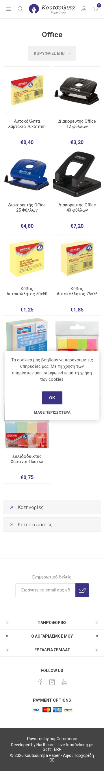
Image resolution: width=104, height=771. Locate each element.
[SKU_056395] (27, 342)
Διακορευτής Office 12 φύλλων (77, 124)
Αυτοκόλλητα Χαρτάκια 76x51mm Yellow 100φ (27, 126)
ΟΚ (52, 397)
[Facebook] (40, 681)
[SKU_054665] (27, 90)
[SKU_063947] (27, 426)
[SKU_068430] (77, 90)
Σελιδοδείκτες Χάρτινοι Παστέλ (27, 459)
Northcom (45, 744)
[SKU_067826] (77, 174)
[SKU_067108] (77, 342)
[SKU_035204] (27, 258)
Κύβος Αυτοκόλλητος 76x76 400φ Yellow (77, 294)
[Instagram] (52, 681)
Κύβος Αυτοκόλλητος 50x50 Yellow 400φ (26, 294)
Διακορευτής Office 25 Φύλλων (27, 207)
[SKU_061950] (27, 174)
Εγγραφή (82, 590)
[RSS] (63, 681)
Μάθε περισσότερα (52, 412)
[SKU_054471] (77, 258)
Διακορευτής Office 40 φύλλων (77, 207)
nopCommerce (63, 738)
